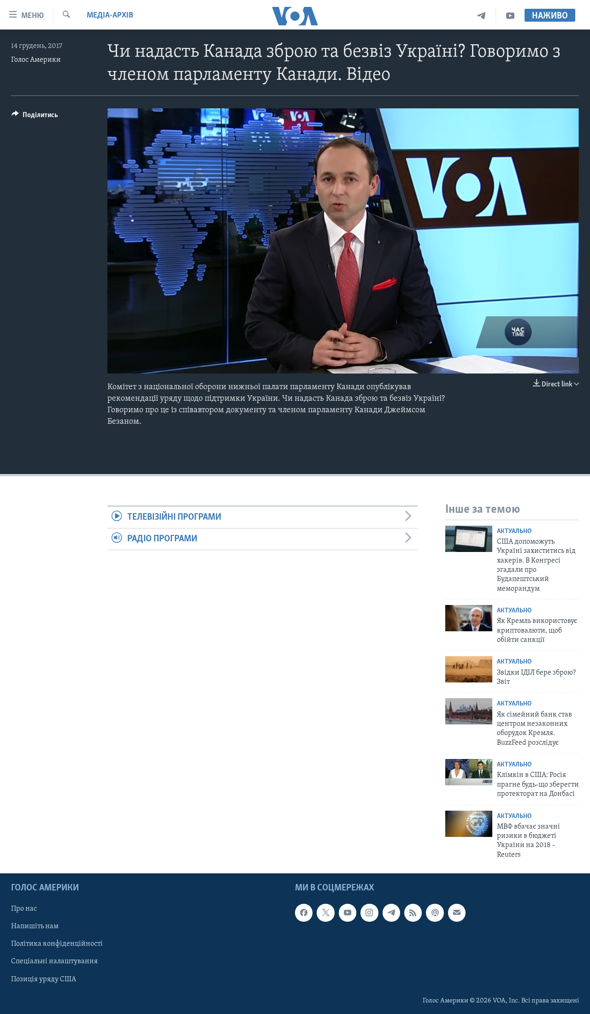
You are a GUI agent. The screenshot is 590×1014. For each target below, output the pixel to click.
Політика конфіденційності (57, 944)
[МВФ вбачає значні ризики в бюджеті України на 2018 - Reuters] (468, 824)
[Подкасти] (434, 913)
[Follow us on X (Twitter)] (325, 913)
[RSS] (413, 913)
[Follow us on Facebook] (304, 913)
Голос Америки (36, 60)
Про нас (24, 909)
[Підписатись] (457, 913)
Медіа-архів (110, 16)
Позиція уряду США (43, 979)
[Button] (35, 117)
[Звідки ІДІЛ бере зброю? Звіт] (468, 669)
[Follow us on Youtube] (347, 913)
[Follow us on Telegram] (391, 913)
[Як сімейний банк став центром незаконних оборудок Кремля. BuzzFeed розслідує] (468, 711)
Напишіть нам (35, 927)
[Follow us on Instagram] (369, 913)
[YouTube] (510, 16)
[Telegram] (481, 16)
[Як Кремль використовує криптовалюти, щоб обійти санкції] (468, 618)
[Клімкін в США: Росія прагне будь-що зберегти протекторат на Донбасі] (468, 772)
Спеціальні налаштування (54, 962)
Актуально (514, 531)
